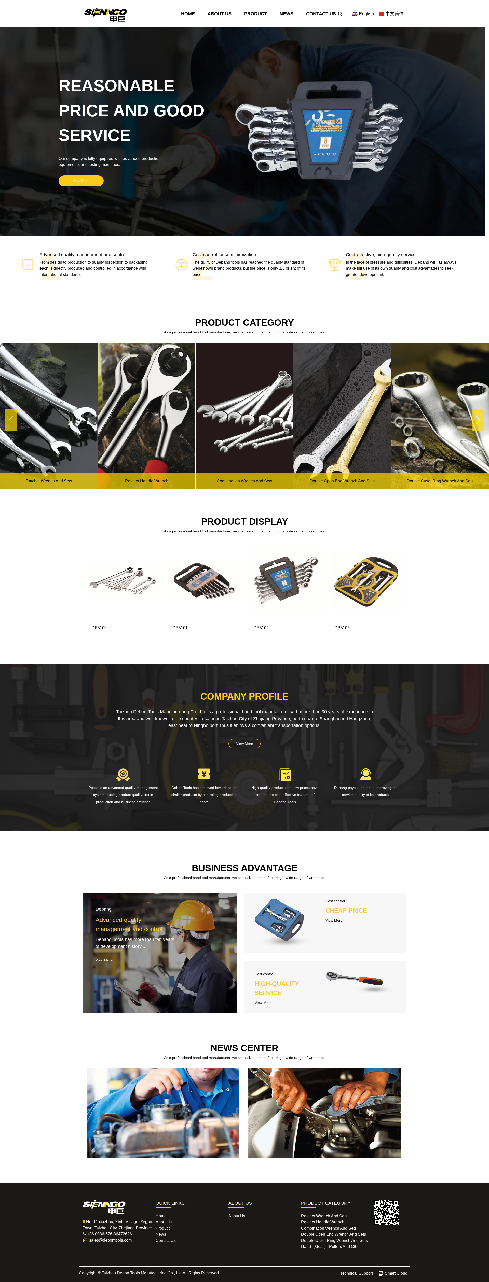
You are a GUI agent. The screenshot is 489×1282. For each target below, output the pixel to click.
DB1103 (342, 628)
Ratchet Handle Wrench (49, 481)
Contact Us (321, 13)
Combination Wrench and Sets (146, 481)
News (286, 13)
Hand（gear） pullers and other (440, 481)
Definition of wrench (282, 1080)
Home (188, 13)
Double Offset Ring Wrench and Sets (342, 481)
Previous (11, 419)
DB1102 (180, 628)
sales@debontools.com (110, 1240)
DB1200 (99, 628)
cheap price (346, 910)
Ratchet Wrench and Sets (324, 1216)
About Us (220, 13)
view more (81, 181)
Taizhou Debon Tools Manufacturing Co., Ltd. (142, 1273)
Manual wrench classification (132, 1080)
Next (478, 419)
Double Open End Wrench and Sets (244, 481)
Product (255, 13)
